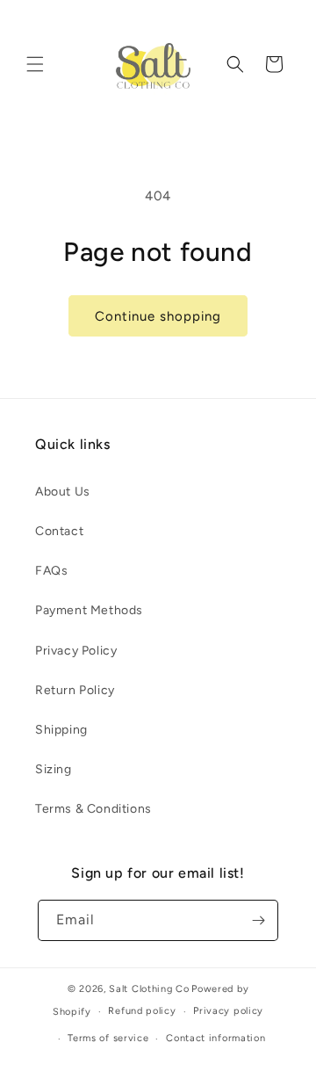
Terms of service (108, 1038)
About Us (62, 491)
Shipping (61, 729)
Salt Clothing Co (149, 989)
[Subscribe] (258, 920)
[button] (35, 64)
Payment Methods (89, 610)
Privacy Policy (76, 650)
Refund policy (142, 1011)
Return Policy (75, 690)
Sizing (53, 769)
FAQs (51, 570)
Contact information (215, 1038)
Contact (59, 531)
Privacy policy (228, 1011)
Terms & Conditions (93, 808)
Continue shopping (158, 316)
